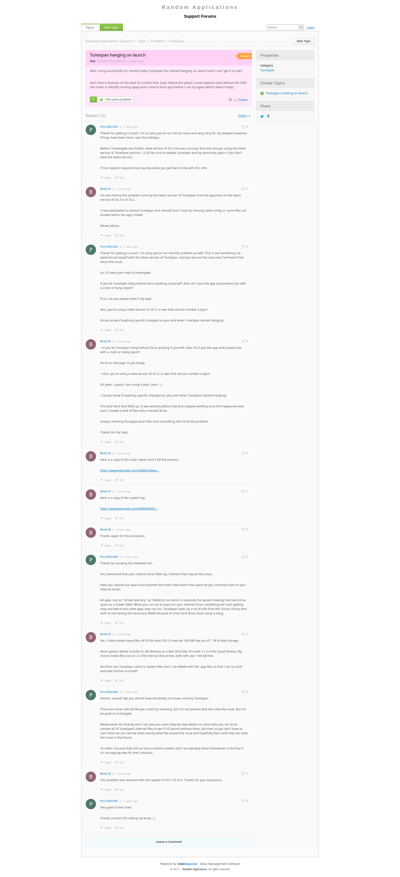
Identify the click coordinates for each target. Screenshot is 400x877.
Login (311, 27)
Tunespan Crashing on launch (287, 93)
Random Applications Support (109, 41)
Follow (243, 100)
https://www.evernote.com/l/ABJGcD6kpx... (129, 470)
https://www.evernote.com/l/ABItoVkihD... (129, 509)
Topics (90, 27)
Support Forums (200, 16)
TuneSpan (176, 41)
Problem (157, 41)
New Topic (111, 27)
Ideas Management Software (220, 863)
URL (121, 177)
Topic (142, 41)
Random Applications (200, 7)
